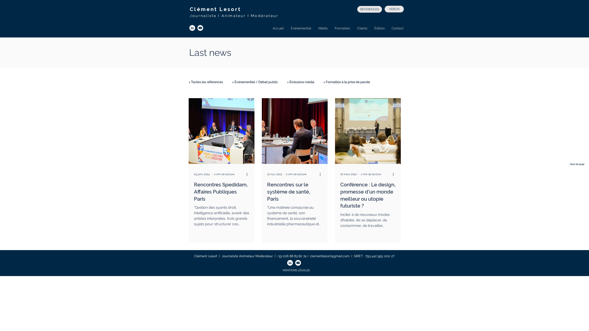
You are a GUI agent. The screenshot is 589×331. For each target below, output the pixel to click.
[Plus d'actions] (248, 174)
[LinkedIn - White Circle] (192, 28)
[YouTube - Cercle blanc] (200, 28)
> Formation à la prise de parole (346, 82)
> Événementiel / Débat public (255, 82)
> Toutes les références (206, 82)
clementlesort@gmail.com (329, 256)
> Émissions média (300, 82)
